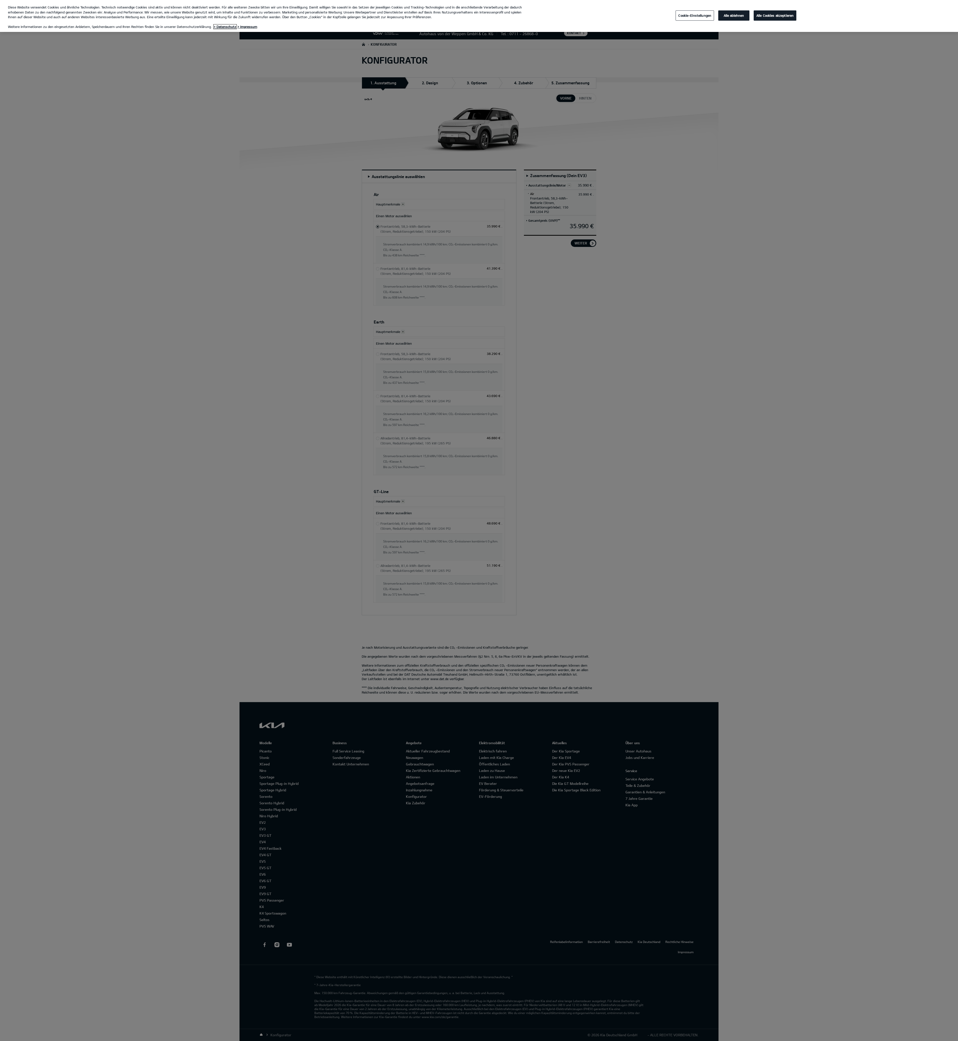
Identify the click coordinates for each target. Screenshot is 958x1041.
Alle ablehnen (734, 15)
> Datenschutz (225, 27)
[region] (479, 16)
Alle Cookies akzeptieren (775, 15)
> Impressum (247, 27)
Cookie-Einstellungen (694, 15)
